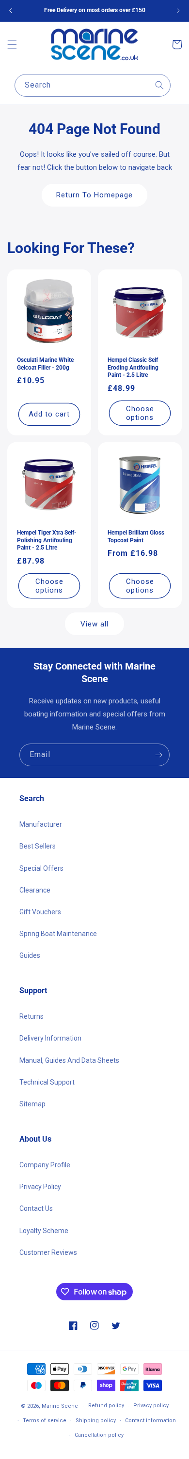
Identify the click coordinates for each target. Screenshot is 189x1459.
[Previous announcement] (10, 10)
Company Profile (44, 1165)
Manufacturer (40, 824)
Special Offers (41, 868)
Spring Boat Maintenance (58, 934)
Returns (31, 1016)
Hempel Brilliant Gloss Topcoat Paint (136, 536)
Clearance (34, 890)
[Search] (159, 85)
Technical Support (47, 1082)
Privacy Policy (40, 1187)
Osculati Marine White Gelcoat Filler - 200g (45, 364)
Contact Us (36, 1208)
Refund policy (106, 1405)
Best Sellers (37, 846)
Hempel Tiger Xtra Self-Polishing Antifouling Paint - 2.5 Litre (47, 540)
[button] (12, 44)
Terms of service (44, 1420)
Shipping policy (96, 1420)
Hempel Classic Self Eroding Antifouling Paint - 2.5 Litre (133, 367)
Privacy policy (151, 1405)
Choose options (140, 413)
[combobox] (92, 85)
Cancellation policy (99, 1435)
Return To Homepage (94, 195)
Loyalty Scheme (43, 1231)
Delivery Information (50, 1038)
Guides (29, 955)
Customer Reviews (48, 1252)
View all (94, 624)
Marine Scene (60, 1406)
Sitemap (32, 1104)
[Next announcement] (178, 10)
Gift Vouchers (40, 912)
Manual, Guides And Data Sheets (69, 1060)
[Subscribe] (158, 755)
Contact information (150, 1420)
